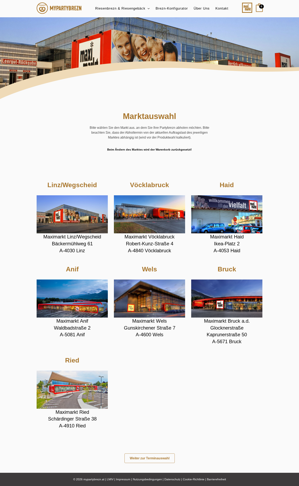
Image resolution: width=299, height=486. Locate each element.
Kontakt (221, 8)
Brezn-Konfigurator (172, 8)
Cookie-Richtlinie (193, 479)
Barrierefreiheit (216, 479)
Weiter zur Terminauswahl (149, 458)
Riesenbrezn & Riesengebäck (120, 8)
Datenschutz (172, 479)
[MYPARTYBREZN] (59, 8)
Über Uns (202, 8)
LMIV (110, 479)
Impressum (123, 479)
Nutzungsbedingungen (147, 479)
